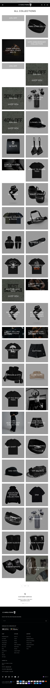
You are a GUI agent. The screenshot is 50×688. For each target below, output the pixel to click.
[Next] (38, 1)
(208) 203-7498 (23, 600)
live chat (11, 671)
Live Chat (28, 600)
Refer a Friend (16, 652)
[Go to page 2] (28, 586)
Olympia (15, 648)
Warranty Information (30, 644)
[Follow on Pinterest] (12, 677)
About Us (16, 636)
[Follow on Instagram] (9, 677)
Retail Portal (16, 646)
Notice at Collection (8, 682)
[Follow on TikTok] (18, 677)
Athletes (15, 642)
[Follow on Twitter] (6, 677)
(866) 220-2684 (9, 669)
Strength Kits (4, 650)
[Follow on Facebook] (3, 677)
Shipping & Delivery (30, 638)
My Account (29, 636)
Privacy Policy (29, 642)
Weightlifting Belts (5, 636)
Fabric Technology (17, 644)
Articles (15, 640)
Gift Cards (4, 656)
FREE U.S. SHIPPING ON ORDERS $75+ (25, 1)
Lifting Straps (4, 642)
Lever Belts (4, 638)
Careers (15, 638)
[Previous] (11, 1)
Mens (3, 652)
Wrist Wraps (4, 644)
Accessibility (29, 646)
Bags (3, 648)
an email (6, 671)
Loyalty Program (17, 650)
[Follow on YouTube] (15, 677)
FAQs (28, 648)
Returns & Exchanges (30, 640)
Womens (3, 654)
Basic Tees (4, 646)
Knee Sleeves (4, 640)
